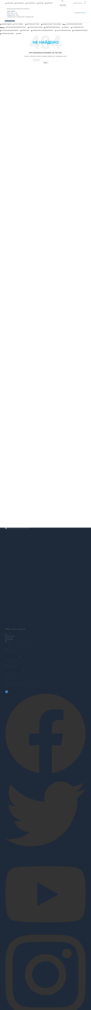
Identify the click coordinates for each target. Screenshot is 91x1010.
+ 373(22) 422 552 (9, 643)
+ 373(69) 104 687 (18, 643)
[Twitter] (45, 853)
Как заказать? (10, 675)
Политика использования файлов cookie (17, 682)
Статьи (8, 677)
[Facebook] (45, 773)
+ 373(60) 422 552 (27, 643)
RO (85, 3)
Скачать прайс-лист (11, 666)
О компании (9, 648)
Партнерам (9, 664)
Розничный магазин (11, 652)
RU (85, 1)
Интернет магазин (11, 650)
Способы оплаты (11, 673)
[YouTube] (45, 933)
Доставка (9, 661)
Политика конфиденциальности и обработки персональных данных (23, 685)
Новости (9, 680)
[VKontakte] (6, 692)
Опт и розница (10, 659)
